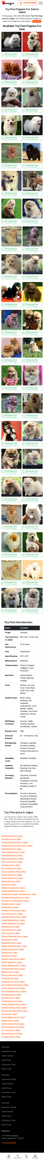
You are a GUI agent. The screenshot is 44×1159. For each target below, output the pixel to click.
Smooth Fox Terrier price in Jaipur (15, 901)
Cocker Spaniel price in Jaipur (13, 988)
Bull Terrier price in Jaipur (11, 868)
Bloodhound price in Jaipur (12, 836)
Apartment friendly (8, 1051)
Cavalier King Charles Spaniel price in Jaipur (18, 894)
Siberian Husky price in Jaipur (13, 959)
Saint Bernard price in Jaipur (12, 949)
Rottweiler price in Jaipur (11, 994)
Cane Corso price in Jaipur (12, 862)
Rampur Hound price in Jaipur (13, 888)
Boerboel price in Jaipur (10, 998)
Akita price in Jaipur (9, 956)
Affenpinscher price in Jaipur (12, 1027)
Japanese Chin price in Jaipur (13, 981)
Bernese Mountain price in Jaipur (14, 1011)
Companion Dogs (8, 1064)
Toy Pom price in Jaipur (10, 1030)
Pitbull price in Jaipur (9, 952)
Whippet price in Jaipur (10, 926)
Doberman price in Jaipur (11, 930)
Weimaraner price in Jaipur (12, 1033)
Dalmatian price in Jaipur (11, 904)
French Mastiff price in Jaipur (13, 852)
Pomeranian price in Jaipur (12, 1001)
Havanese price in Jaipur (11, 839)
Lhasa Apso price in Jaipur (12, 855)
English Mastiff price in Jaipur (13, 923)
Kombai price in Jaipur (10, 1020)
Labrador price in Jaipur (10, 865)
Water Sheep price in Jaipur (12, 858)
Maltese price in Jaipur (10, 972)
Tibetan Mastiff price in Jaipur (13, 891)
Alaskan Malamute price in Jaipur (14, 936)
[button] (41, 3)
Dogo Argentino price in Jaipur (13, 871)
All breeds (5, 1047)
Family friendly (7, 1056)
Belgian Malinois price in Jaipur (13, 965)
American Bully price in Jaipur (13, 969)
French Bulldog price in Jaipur (13, 1017)
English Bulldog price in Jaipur (13, 920)
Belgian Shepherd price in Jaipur (14, 946)
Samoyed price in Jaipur (11, 881)
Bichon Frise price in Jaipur (12, 975)
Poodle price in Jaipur (10, 978)
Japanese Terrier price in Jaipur (13, 917)
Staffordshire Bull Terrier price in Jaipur (16, 845)
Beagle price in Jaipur (10, 907)
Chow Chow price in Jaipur (12, 913)
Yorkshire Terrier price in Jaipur (13, 910)
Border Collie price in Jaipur (12, 878)
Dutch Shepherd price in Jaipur (13, 991)
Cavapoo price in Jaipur (10, 1037)
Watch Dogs (6, 1069)
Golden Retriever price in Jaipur (14, 1004)
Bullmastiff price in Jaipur (11, 943)
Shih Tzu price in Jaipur (10, 933)
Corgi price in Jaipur (9, 1014)
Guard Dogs (6, 1060)
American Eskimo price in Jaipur (14, 1007)
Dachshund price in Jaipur (11, 875)
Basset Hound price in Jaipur (12, 1024)
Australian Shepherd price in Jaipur (15, 897)
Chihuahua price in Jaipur (11, 849)
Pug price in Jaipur (8, 884)
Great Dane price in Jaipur (11, 962)
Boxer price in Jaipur (9, 939)
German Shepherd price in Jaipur (14, 842)
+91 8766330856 (8, 1143)
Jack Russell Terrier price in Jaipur (15, 985)
